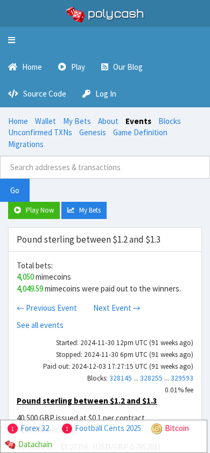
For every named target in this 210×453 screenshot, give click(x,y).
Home (18, 121)
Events (138, 121)
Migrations (26, 144)
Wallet (45, 121)
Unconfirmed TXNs (40, 132)
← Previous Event (47, 308)
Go (14, 190)
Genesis (92, 132)
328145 (120, 378)
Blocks (169, 121)
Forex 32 (34, 428)
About (108, 121)
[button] (11, 40)
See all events (40, 325)
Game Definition (140, 132)
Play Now (37, 210)
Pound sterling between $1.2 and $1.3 (87, 401)
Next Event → (117, 308)
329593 (182, 378)
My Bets (77, 121)
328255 (151, 378)
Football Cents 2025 (108, 428)
